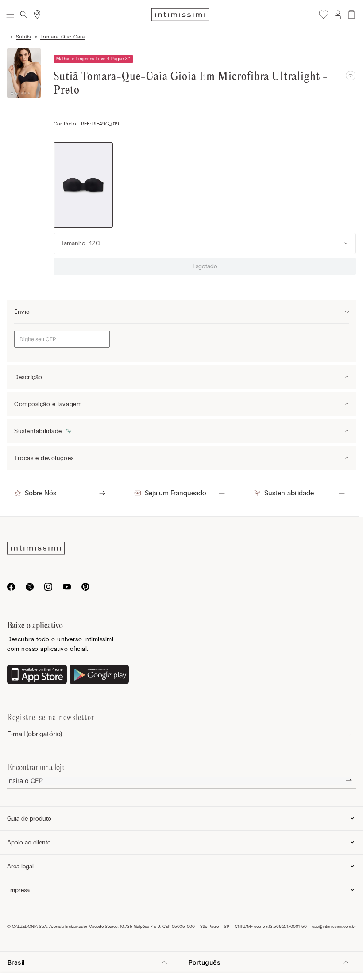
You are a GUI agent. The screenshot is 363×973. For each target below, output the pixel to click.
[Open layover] (342, 734)
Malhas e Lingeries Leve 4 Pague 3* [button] (93, 58)
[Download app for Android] (99, 675)
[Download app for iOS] (37, 675)
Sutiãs (23, 37)
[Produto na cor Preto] (83, 185)
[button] (337, 14)
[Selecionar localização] (37, 14)
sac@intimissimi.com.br (334, 926)
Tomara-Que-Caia (62, 37)
